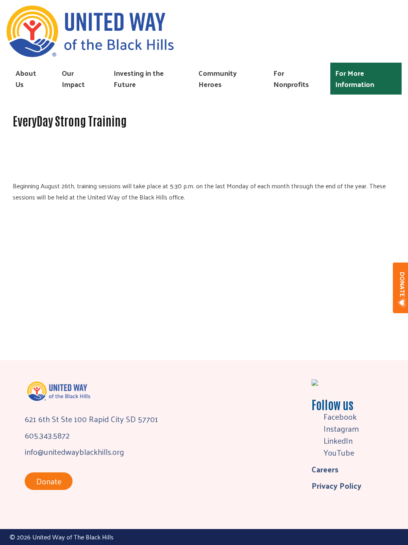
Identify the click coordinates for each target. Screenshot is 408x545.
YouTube (339, 452)
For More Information (354, 78)
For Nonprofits (291, 78)
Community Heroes (217, 78)
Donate (48, 481)
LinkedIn (338, 440)
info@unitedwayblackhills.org (74, 451)
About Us (26, 78)
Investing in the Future (139, 78)
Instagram (341, 428)
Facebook (340, 417)
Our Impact (73, 78)
